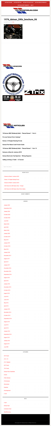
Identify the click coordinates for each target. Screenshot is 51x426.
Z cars (5, 393)
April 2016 (6, 280)
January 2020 (7, 233)
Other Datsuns (7, 377)
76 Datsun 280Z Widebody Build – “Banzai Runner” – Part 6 (19, 133)
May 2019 (6, 239)
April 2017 (6, 261)
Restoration (6, 384)
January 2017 (7, 265)
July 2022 (6, 220)
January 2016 (7, 283)
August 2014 (7, 321)
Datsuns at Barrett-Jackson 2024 (11, 182)
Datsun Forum (25, 422)
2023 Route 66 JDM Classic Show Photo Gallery (14, 189)
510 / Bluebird (7, 362)
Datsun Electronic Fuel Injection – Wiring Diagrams (17, 156)
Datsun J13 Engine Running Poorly (12, 141)
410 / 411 (6, 359)
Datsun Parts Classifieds (9, 371)
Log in (5, 402)
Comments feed (7, 408)
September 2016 (8, 274)
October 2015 (7, 290)
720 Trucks (6, 368)
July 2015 (6, 296)
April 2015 (6, 306)
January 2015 (7, 309)
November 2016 (7, 271)
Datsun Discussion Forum (25, 10)
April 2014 (6, 328)
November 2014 (7, 312)
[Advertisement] (25, 53)
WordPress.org (7, 412)
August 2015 (7, 293)
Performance (7, 381)
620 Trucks (6, 365)
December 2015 (7, 287)
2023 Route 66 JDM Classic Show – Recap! (13, 185)
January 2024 (7, 211)
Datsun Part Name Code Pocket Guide (13, 144)
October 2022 (7, 217)
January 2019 (7, 243)
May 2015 (6, 302)
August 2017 (7, 258)
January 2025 (7, 205)
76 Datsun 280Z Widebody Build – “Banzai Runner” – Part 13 (20, 148)
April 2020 (6, 227)
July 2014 (6, 324)
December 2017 (7, 255)
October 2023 (7, 214)
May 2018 (6, 249)
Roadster (6, 387)
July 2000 (6, 347)
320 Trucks (6, 355)
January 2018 (7, 252)
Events (5, 374)
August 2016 (7, 277)
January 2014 (7, 331)
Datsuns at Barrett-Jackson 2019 (12, 152)
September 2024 (8, 208)
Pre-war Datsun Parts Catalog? (11, 137)
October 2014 (7, 315)
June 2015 (6, 299)
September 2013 (8, 334)
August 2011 (7, 343)
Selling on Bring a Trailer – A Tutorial (13, 159)
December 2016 (7, 268)
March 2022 (6, 224)
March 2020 (6, 230)
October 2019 (7, 236)
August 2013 (7, 337)
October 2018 (7, 246)
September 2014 (8, 318)
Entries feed (6, 405)
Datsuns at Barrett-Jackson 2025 (11, 176)
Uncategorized (7, 390)
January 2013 (7, 340)
